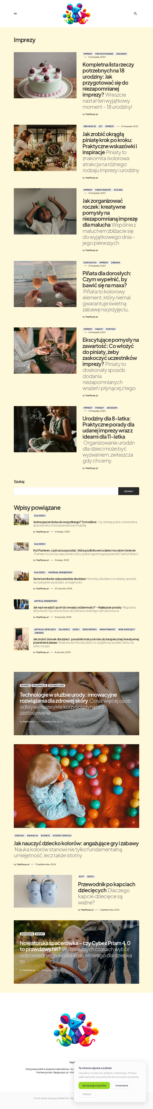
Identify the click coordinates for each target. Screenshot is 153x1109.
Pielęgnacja (39, 685)
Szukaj (19, 481)
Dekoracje (90, 126)
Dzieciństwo (90, 629)
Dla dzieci (39, 516)
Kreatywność (103, 190)
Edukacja (32, 835)
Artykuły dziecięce (45, 629)
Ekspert (25, 685)
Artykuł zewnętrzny (45, 601)
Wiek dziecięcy (126, 629)
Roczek (118, 190)
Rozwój (45, 835)
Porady (99, 408)
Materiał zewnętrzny (60, 572)
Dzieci (76, 629)
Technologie (56, 685)
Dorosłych (90, 262)
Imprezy (88, 54)
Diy (100, 126)
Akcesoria (27, 934)
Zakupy (40, 934)
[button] (15, 13)
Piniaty (99, 329)
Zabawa (115, 262)
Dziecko (19, 835)
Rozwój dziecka (62, 835)
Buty (81, 876)
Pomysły (110, 329)
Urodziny (121, 54)
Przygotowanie (104, 54)
